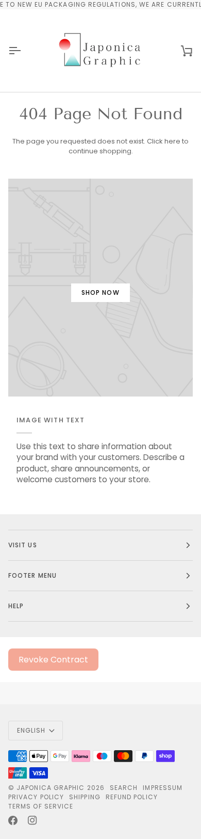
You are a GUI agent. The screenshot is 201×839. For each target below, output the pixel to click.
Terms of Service (40, 806)
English (31, 730)
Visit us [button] (22, 545)
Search (124, 787)
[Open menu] (23, 50)
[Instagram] (32, 820)
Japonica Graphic (50, 787)
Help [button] (16, 605)
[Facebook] (13, 820)
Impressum (162, 787)
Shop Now (100, 292)
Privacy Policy (36, 797)
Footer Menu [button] (32, 575)
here (172, 141)
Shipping (84, 797)
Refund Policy (132, 797)
